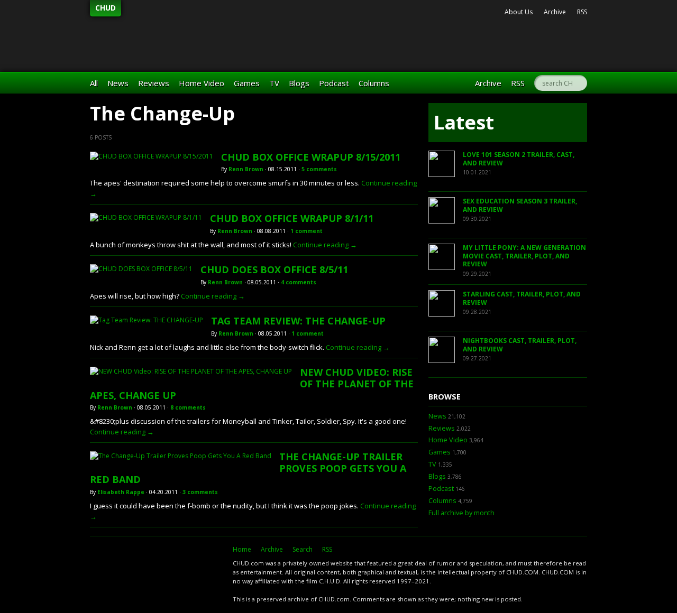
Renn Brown (245, 169)
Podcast (334, 83)
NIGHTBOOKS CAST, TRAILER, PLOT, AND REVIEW (520, 345)
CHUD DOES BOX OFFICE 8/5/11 (274, 269)
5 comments (319, 169)
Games (247, 83)
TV (274, 83)
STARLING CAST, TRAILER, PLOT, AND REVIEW (522, 298)
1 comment (306, 231)
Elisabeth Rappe (120, 492)
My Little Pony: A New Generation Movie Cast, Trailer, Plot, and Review (524, 255)
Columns (374, 83)
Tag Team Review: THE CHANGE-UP (298, 320)
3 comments (200, 492)
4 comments (298, 282)
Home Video (201, 83)
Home (242, 549)
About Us (519, 11)
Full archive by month (461, 512)
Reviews (153, 83)
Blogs (299, 83)
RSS (582, 11)
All (94, 83)
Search (302, 549)
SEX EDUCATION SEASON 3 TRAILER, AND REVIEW (520, 205)
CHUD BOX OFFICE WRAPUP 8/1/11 (291, 218)
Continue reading (325, 244)
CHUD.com (156, 568)
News (118, 83)
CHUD (105, 8)
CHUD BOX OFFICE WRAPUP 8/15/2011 (310, 157)
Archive (555, 11)
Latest (464, 122)
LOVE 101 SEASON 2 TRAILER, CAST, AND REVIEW (518, 159)
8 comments (188, 407)
